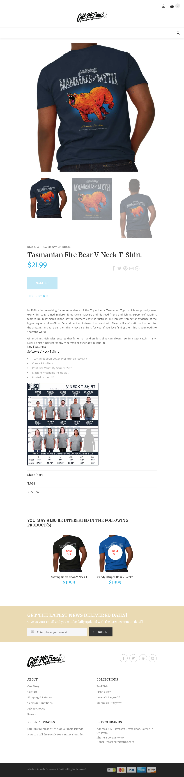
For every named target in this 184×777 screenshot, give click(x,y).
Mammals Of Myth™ (109, 703)
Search (31, 714)
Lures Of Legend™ (108, 697)
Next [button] (152, 207)
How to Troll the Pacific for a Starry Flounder (55, 734)
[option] (47, 198)
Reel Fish (102, 686)
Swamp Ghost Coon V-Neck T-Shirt (73, 577)
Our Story (33, 686)
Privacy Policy (36, 708)
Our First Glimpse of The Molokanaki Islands (55, 729)
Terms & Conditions (39, 703)
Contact (32, 691)
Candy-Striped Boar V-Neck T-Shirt (119, 577)
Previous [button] (31, 207)
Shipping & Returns (39, 697)
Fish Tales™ (104, 691)
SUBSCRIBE (100, 632)
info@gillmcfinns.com (120, 742)
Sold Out (42, 283)
